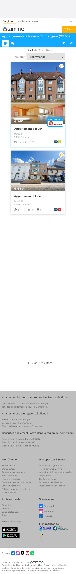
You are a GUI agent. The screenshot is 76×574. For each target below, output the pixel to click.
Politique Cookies (33, 565)
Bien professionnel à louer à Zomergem (22, 426)
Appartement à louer (28, 128)
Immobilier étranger (27, 21)
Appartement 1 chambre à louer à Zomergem (25, 403)
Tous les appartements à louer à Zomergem (25, 406)
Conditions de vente (21, 568)
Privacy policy (50, 565)
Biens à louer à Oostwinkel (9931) (19, 442)
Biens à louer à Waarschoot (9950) (20, 445)
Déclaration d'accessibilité (39, 570)
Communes (20, 570)
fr (71, 21)
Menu (70, 29)
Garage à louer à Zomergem (16, 423)
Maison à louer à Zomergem (16, 419)
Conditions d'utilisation (13, 565)
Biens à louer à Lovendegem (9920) (21, 439)
